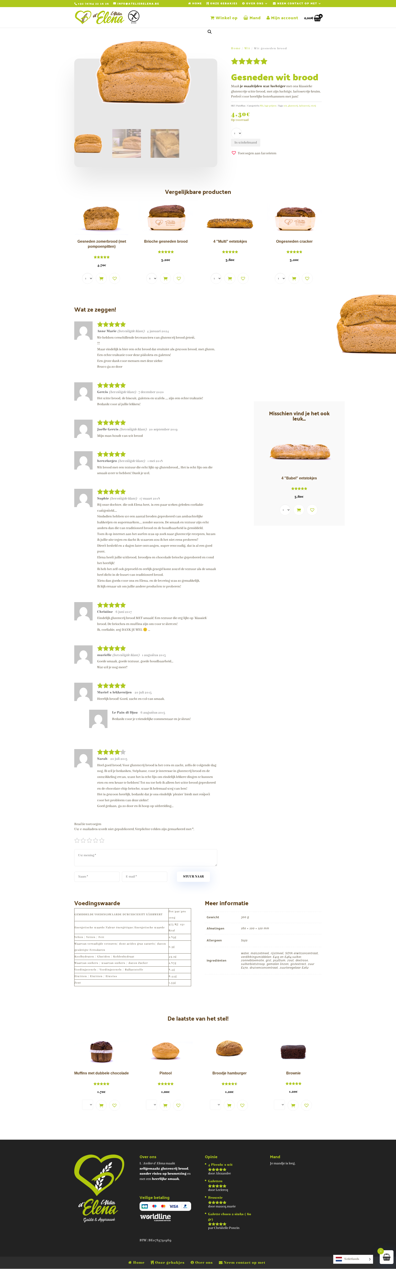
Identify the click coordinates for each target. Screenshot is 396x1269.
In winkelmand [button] (101, 278)
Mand (254, 18)
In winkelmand (245, 142)
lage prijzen (270, 105)
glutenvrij (293, 105)
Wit (247, 48)
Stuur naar (193, 876)
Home (196, 4)
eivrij (313, 105)
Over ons (254, 4)
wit (285, 105)
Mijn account (284, 18)
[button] (210, 32)
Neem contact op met (296, 4)
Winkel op (226, 18)
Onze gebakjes (223, 4)
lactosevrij (304, 105)
